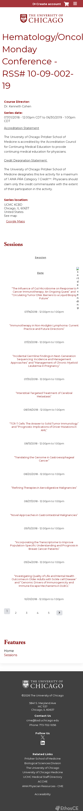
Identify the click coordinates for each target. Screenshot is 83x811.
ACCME (43, 781)
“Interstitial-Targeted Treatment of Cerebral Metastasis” (44, 395)
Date (40, 272)
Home (9, 651)
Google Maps (15, 221)
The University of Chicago (47, 695)
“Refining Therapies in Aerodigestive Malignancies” (44, 487)
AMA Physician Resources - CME (42, 786)
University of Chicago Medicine (43, 772)
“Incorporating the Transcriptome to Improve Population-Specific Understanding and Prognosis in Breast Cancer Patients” (44, 545)
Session (40, 257)
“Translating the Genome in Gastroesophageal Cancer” (44, 459)
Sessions (10, 655)
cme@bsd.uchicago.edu (42, 720)
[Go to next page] (59, 612)
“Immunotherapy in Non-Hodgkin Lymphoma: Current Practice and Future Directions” (44, 327)
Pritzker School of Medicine (43, 758)
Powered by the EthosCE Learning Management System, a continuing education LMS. (66, 808)
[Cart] (66, 6)
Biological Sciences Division (42, 763)
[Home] (41, 17)
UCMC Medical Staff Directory (42, 776)
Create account (48, 4)
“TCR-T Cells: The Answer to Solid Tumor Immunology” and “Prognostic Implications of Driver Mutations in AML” (44, 427)
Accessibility (43, 794)
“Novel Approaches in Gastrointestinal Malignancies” (44, 515)
